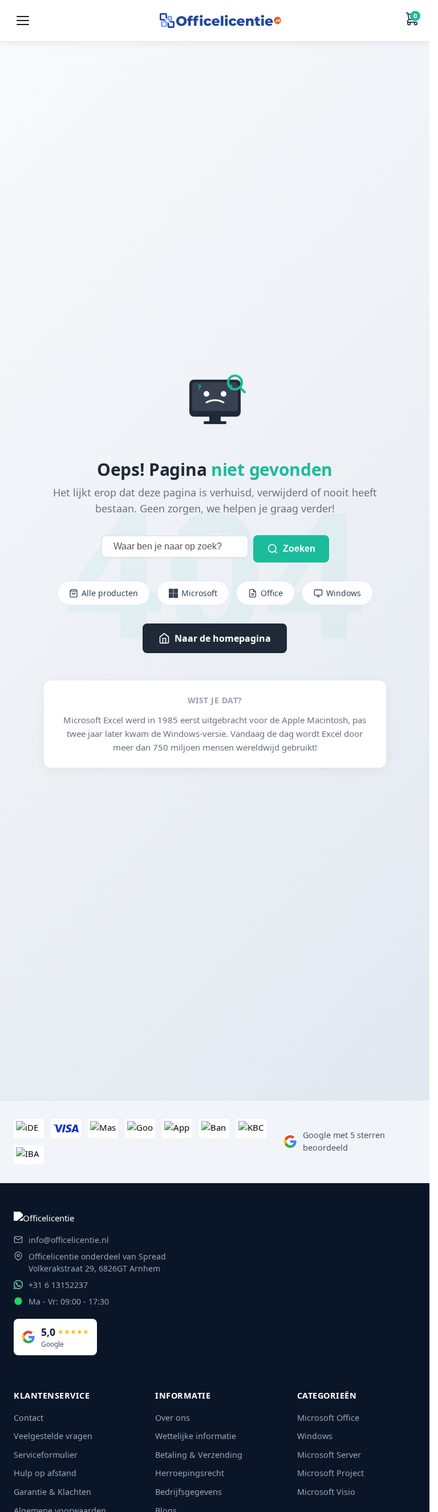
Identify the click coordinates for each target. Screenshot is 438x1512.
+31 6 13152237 (58, 1284)
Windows (343, 593)
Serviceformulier (46, 1454)
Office (272, 593)
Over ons (172, 1417)
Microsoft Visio (326, 1491)
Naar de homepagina (223, 638)
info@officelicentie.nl (69, 1239)
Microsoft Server (329, 1454)
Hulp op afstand (45, 1473)
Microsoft (199, 593)
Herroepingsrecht (189, 1473)
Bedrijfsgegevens (188, 1491)
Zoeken (299, 548)
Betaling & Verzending (198, 1454)
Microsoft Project (330, 1473)
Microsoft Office (328, 1417)
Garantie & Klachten (52, 1491)
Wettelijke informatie (195, 1436)
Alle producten (110, 593)
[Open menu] (22, 20)
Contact (28, 1417)
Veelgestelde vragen (53, 1436)
